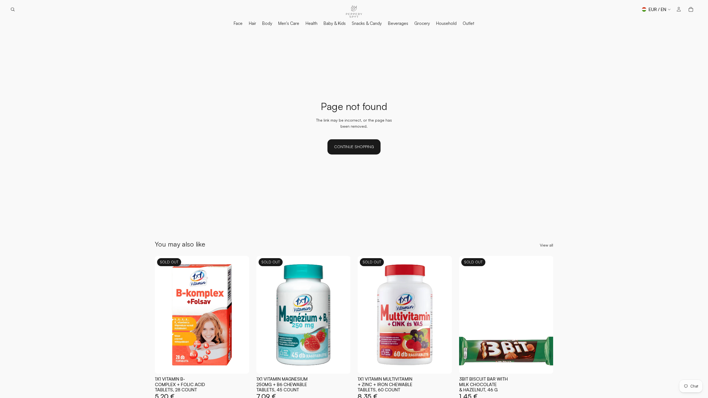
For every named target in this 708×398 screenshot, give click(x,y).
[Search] (13, 9)
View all (546, 245)
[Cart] (691, 9)
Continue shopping (354, 146)
